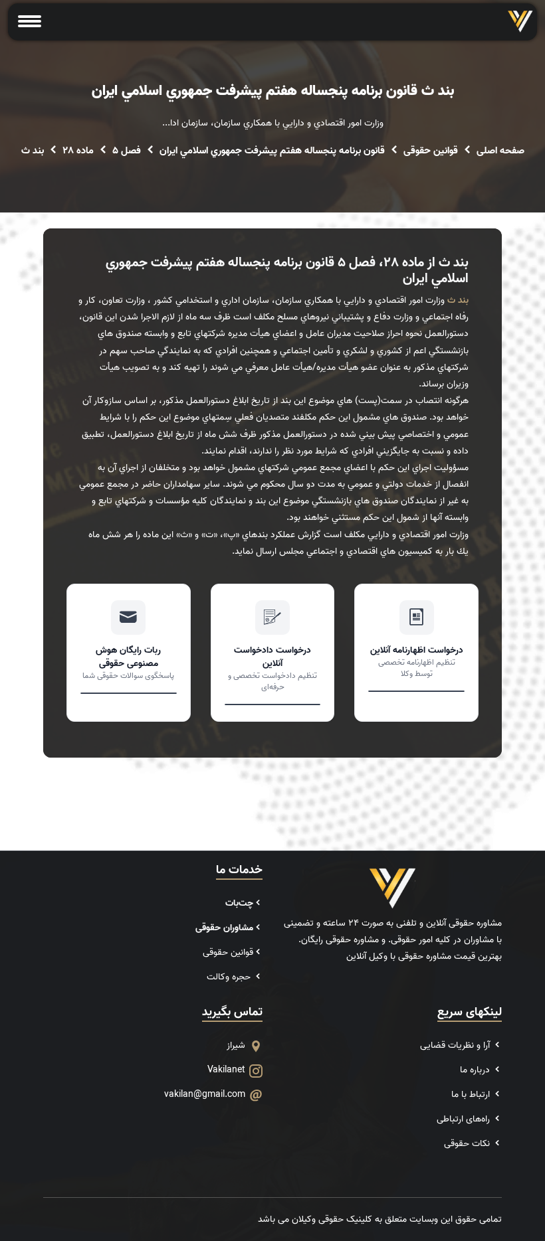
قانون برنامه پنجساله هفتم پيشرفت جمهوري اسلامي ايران (272, 151)
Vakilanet (226, 1070)
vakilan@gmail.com (204, 1095)
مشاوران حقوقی (224, 928)
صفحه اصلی (500, 151)
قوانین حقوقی (430, 151)
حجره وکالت (230, 977)
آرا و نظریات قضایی (456, 1045)
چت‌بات (239, 903)
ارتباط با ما (471, 1095)
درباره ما (476, 1070)
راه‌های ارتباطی (464, 1119)
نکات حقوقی (468, 1144)
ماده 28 (78, 151)
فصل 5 (126, 151)
